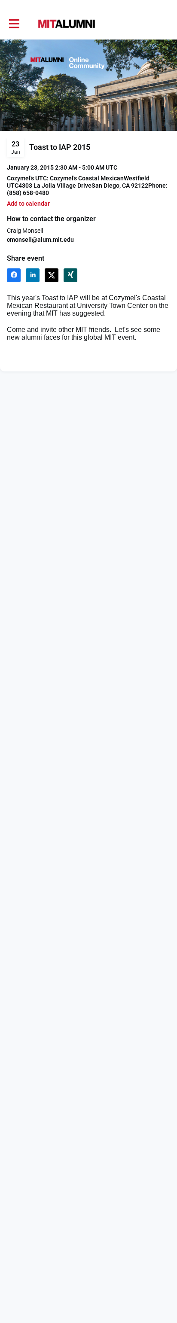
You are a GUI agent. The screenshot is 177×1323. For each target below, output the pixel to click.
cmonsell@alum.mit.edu (40, 239)
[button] (28, 203)
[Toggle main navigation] (14, 24)
